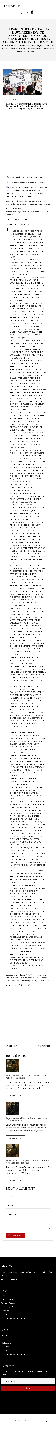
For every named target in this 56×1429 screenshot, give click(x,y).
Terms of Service (8, 1303)
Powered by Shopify (40, 1421)
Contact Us (6, 1314)
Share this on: (11, 985)
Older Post (11, 1046)
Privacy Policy (7, 1299)
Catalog (4, 1339)
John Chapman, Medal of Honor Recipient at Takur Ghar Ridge (27, 1119)
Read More (15, 1095)
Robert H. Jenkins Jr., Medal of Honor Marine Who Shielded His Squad (27, 1161)
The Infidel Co (11, 5)
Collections (6, 1343)
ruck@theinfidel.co (12, 1279)
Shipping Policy (7, 1311)
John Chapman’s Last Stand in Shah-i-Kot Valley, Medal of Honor (26, 1076)
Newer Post (44, 1046)
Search (4, 1295)
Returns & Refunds (9, 1307)
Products (5, 1347)
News (13, 45)
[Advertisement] (28, 140)
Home (5, 45)
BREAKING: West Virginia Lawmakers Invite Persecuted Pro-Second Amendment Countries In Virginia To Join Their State (26, 106)
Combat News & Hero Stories (13, 1318)
